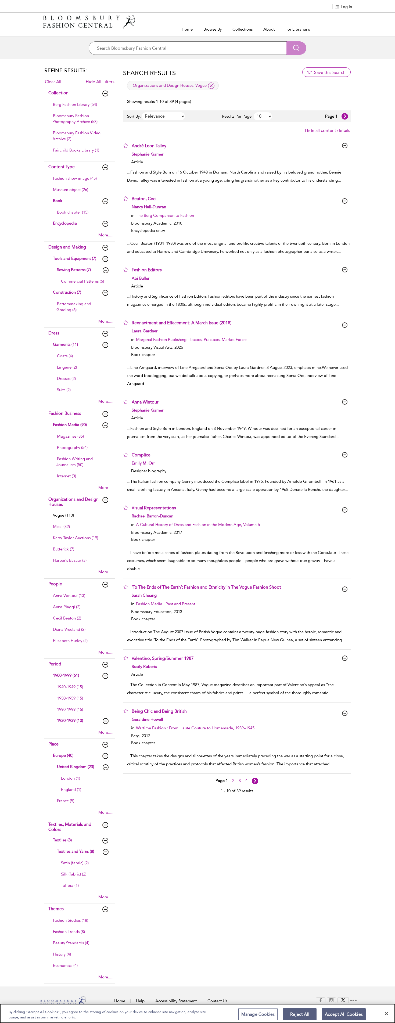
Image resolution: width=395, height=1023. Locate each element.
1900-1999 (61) (66, 675)
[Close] (386, 1014)
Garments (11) (65, 344)
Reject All (299, 1014)
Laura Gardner (144, 331)
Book (57, 200)
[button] (125, 145)
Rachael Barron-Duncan (152, 516)
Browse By (212, 29)
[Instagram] (331, 999)
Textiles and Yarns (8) (75, 851)
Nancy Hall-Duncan (149, 206)
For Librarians (297, 29)
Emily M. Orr (143, 463)
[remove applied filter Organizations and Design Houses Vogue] (211, 85)
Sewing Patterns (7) (74, 269)
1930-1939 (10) (70, 720)
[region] (197, 1013)
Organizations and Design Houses (73, 502)
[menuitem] (79, 107)
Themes (56, 908)
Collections (242, 29)
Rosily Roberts (144, 666)
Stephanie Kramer (147, 154)
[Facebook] (320, 999)
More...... (106, 235)
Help (140, 1001)
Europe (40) (63, 755)
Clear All (53, 81)
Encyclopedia (65, 223)
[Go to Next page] (345, 116)
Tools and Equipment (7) (74, 258)
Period (54, 664)
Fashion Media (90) (70, 424)
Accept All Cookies (344, 1014)
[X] (343, 999)
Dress (53, 333)
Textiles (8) (62, 840)
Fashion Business (64, 413)
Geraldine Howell (147, 719)
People (55, 583)
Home (187, 29)
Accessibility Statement (176, 1001)
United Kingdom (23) (75, 766)
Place (53, 744)
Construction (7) (67, 292)
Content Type (61, 166)
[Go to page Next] (255, 781)
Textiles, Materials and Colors (69, 827)
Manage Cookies (258, 1014)
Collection (58, 92)
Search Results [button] (149, 73)
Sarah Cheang (144, 595)
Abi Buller (140, 278)
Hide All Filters (100, 81)
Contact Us (217, 1001)
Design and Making (67, 247)
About (269, 29)
